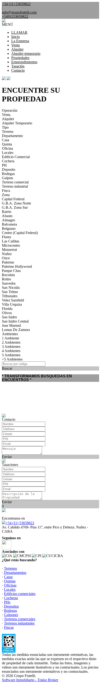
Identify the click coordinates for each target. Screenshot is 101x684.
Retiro (6, 279)
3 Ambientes (11, 347)
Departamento (12, 136)
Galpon (7, 178)
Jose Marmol (11, 325)
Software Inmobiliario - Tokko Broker (30, 680)
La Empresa (20, 41)
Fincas (9, 627)
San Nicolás (11, 288)
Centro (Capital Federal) (20, 233)
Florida (7, 309)
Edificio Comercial (16, 157)
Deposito (8, 169)
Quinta (7, 144)
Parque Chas (11, 271)
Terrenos (10, 568)
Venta (15, 45)
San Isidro (9, 317)
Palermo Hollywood (17, 266)
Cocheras (11, 598)
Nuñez (7, 254)
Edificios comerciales (19, 594)
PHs (7, 602)
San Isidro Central (15, 321)
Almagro (8, 220)
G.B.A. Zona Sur (15, 207)
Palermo (8, 262)
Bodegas (8, 174)
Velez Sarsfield (13, 300)
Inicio (15, 37)
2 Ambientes (11, 342)
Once (6, 258)
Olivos (7, 313)
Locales (7, 153)
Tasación (17, 66)
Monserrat (9, 250)
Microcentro (11, 245)
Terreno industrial (15, 186)
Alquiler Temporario (17, 123)
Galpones (11, 615)
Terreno (7, 132)
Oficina (7, 148)
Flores (6, 237)
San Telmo (10, 292)
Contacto (18, 70)
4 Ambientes (11, 351)
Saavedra (9, 283)
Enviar (7, 457)
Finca (6, 191)
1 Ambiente (10, 338)
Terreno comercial (15, 182)
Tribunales (9, 296)
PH (4, 165)
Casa (5, 140)
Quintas (10, 581)
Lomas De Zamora (16, 330)
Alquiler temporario (25, 54)
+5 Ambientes (12, 359)
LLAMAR (19, 32)
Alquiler (17, 49)
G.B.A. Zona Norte (16, 203)
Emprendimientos (24, 62)
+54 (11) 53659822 (20, 523)
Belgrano (9, 228)
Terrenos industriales (19, 623)
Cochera (8, 161)
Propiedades (20, 58)
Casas (8, 577)
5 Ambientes (11, 355)
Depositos (11, 606)
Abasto (7, 216)
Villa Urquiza (12, 304)
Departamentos (15, 573)
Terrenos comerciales (19, 619)
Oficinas (10, 585)
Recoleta (8, 275)
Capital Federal (13, 199)
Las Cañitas (10, 241)
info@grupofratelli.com (19, 12)
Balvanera (9, 224)
